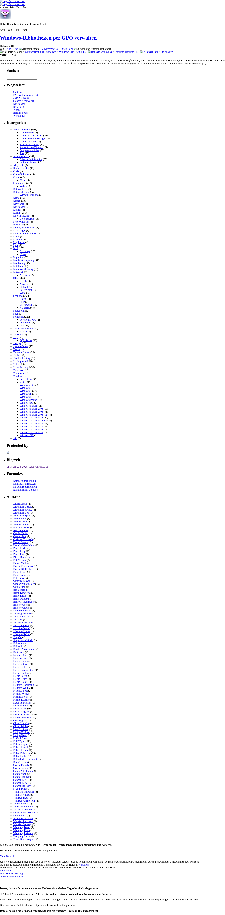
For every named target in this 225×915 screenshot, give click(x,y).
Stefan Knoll (19, 773)
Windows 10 (26, 385)
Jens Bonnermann (22, 622)
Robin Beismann (22, 753)
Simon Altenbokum (23, 771)
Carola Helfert (20, 533)
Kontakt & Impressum (24, 483)
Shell (15, 313)
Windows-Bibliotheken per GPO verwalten (48, 38)
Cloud (16, 177)
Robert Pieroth (20, 747)
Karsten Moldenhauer (24, 649)
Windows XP (27, 435)
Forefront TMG (28, 319)
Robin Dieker (20, 756)
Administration (21, 156)
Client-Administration (31, 159)
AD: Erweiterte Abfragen (33, 138)
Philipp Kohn (20, 735)
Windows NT (27, 396)
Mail (15, 248)
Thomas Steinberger (23, 791)
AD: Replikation (28, 141)
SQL (15, 337)
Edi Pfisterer (19, 560)
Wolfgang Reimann (23, 833)
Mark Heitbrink (21, 664)
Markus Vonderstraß (23, 670)
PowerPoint (26, 290)
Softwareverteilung (23, 328)
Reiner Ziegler (20, 744)
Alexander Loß (21, 512)
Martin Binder (20, 673)
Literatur (17, 239)
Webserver (18, 370)
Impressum (5, 870)
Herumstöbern (20, 112)
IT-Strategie (19, 230)
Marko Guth (19, 667)
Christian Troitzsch (23, 539)
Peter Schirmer (20, 729)
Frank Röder (19, 572)
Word (23, 292)
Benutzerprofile (21, 168)
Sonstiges (18, 334)
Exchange (25, 251)
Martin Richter (20, 681)
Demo (16, 197)
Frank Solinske (21, 575)
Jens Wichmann (21, 625)
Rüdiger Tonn (20, 762)
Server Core (26, 379)
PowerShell (26, 304)
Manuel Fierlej (20, 655)
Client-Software (21, 174)
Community (19, 183)
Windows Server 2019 (31, 426)
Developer (18, 203)
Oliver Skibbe (20, 726)
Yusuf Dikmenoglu (23, 839)
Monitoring (19, 263)
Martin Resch (20, 678)
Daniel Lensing (21, 542)
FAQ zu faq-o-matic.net (25, 95)
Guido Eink (19, 586)
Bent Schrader (20, 530)
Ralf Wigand (19, 741)
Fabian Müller (20, 563)
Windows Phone (28, 399)
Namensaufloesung (23, 269)
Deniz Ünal (19, 554)
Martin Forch (20, 675)
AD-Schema (26, 132)
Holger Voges (20, 604)
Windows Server (28, 405)
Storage (17, 343)
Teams (16, 349)
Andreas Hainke (21, 524)
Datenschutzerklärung (24, 480)
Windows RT (27, 402)
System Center (20, 346)
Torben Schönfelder (23, 809)
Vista (22, 382)
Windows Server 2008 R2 (72, 51)
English (17, 209)
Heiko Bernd (11, 49)
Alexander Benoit (22, 506)
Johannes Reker (21, 634)
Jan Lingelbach (21, 616)
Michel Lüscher (21, 699)
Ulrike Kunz (19, 815)
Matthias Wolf (20, 687)
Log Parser (19, 242)
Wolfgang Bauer (21, 827)
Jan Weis (17, 619)
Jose (22, 153)
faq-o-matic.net (21, 215)
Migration (18, 257)
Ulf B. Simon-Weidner (25, 812)
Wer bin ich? (19, 115)
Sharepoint (18, 310)
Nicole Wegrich (21, 711)
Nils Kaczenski (21, 714)
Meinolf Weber (21, 693)
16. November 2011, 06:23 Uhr (56, 49)
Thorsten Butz (20, 797)
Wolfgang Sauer (21, 836)
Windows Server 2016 (31, 423)
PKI (22, 325)
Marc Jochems (20, 658)
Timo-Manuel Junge (23, 806)
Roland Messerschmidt (25, 759)
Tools (16, 355)
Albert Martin (20, 503)
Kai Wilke (18, 646)
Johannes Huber (21, 631)
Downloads (19, 103)
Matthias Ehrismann (23, 684)
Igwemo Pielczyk (22, 610)
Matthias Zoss (20, 690)
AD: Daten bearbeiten (31, 135)
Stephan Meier (20, 779)
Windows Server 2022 (31, 429)
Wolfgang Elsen (21, 830)
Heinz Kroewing (22, 592)
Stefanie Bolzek (21, 776)
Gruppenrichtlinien (35, 51)
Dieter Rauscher (21, 557)
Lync (15, 245)
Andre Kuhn (19, 518)
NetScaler (25, 275)
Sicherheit (18, 316)
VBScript (25, 307)
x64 (15, 438)
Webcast (24, 186)
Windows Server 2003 (31, 408)
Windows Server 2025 (31, 432)
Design (17, 200)
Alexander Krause (22, 509)
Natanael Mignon (22, 702)
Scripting (18, 295)
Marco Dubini (20, 661)
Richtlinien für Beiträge (25, 489)
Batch (23, 298)
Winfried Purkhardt (23, 821)
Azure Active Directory (32, 147)
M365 (23, 180)
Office (16, 278)
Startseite (18, 92)
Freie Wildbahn (21, 221)
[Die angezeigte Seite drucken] (156, 51)
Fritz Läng (18, 578)
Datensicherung (21, 192)
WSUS (23, 331)
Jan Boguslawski (22, 613)
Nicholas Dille (20, 705)
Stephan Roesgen (22, 785)
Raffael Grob (20, 738)
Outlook (24, 287)
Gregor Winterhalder (24, 583)
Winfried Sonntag (22, 824)
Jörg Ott (17, 637)
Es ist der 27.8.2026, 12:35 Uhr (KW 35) (28, 466)
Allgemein (18, 165)
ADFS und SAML (29, 144)
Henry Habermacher (23, 601)
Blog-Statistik (27, 218)
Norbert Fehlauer (22, 717)
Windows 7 (52, 51)
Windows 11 (26, 387)
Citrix (16, 171)
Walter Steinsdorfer (23, 818)
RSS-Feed (18, 106)
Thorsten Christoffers (24, 800)
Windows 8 (26, 393)
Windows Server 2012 (31, 417)
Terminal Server (21, 352)
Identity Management (24, 227)
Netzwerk (18, 272)
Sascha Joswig (20, 768)
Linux (16, 236)
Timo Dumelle (20, 803)
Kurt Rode (18, 652)
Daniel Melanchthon (23, 545)
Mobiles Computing (23, 260)
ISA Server (25, 322)
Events (16, 212)
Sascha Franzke (21, 765)
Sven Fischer (20, 788)
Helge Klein (19, 595)
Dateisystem (19, 189)
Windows (18, 376)
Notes (23, 254)
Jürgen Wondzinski (23, 640)
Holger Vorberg (21, 607)
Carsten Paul (19, 536)
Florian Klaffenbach (23, 569)
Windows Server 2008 (31, 411)
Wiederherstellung (29, 194)
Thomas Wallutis (22, 794)
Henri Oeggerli (21, 598)
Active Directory (22, 129)
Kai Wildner (19, 643)
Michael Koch (20, 696)
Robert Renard (20, 750)
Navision (24, 284)
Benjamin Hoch (21, 527)
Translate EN (131, 51)
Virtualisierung (20, 367)
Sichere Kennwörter (23, 100)
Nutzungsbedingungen (25, 486)
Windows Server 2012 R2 (33, 420)
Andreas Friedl (21, 521)
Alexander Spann (22, 515)
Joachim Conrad (21, 628)
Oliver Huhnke (21, 723)
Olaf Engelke (20, 720)
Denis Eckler (20, 548)
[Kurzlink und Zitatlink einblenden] (93, 49)
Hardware (18, 224)
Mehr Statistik (7, 856)
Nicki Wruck (20, 708)
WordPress (83, 864)
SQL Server (26, 340)
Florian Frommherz (23, 566)
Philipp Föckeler (21, 732)
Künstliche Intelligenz (24, 233)
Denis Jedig (19, 551)
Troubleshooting (21, 358)
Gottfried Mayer (21, 580)
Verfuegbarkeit (20, 361)
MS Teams (18, 266)
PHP (22, 301)
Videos (16, 109)
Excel (23, 281)
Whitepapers (19, 373)
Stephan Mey (20, 782)
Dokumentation (28, 162)
